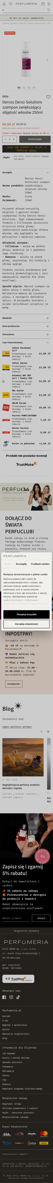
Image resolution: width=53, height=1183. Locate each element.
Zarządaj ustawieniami (26, 624)
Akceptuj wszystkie (27, 614)
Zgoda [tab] (7, 564)
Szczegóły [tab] (21, 564)
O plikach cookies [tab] (40, 564)
